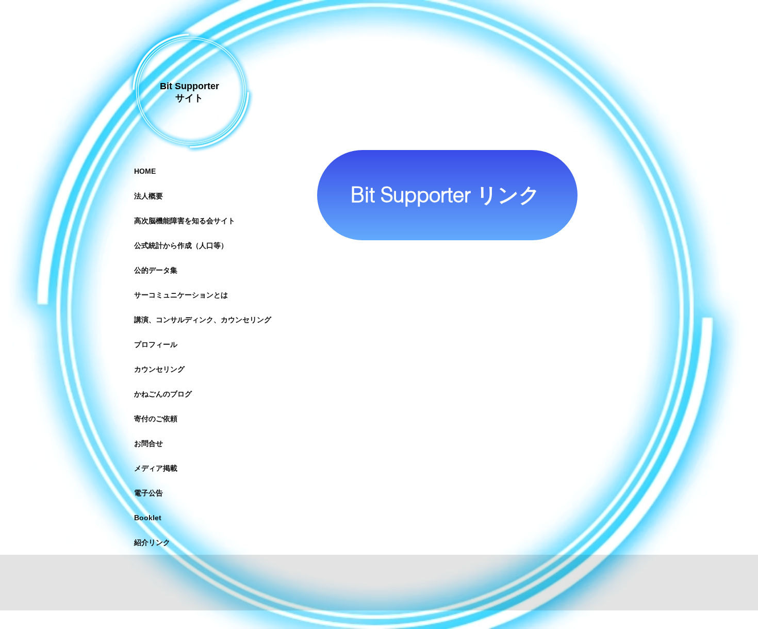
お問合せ (148, 443)
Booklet (147, 518)
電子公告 (148, 493)
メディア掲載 (155, 468)
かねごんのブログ (163, 394)
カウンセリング (159, 369)
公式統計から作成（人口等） (181, 245)
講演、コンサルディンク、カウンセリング (202, 320)
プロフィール (155, 344)
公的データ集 (155, 270)
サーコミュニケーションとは (181, 295)
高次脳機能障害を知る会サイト (184, 221)
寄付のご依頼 (155, 419)
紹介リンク (152, 542)
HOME (145, 171)
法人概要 (148, 196)
